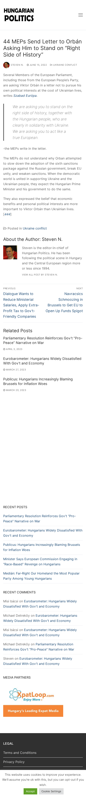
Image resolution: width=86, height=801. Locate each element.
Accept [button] (30, 791)
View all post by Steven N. (40, 274)
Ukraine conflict (65, 64)
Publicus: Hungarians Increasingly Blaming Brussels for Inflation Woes (38, 381)
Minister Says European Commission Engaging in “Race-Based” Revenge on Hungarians (40, 561)
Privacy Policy (14, 762)
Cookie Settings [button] (51, 791)
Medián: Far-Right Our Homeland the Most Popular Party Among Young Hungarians (41, 575)
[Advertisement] (43, 455)
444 (7, 214)
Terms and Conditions (19, 753)
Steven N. (17, 64)
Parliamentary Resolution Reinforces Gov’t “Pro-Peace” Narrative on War (42, 340)
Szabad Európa (25, 96)
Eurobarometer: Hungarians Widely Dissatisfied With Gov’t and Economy (42, 361)
